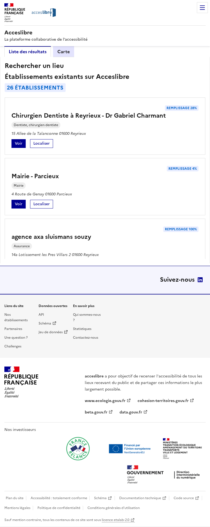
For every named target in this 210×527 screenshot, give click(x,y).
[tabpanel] (105, 160)
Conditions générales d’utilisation (114, 507)
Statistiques (82, 328)
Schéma (45, 323)
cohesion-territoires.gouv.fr (163, 401)
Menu (202, 7)
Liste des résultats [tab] (27, 51)
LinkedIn (200, 279)
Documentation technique (140, 498)
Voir (20, 144)
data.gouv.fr (130, 412)
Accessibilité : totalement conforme (59, 498)
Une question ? (16, 337)
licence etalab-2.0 (115, 519)
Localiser (43, 144)
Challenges (12, 346)
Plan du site (15, 498)
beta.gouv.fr (96, 412)
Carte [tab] (63, 51)
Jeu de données (51, 332)
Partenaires (13, 328)
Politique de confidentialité (58, 507)
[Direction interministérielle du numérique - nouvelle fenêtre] (165, 475)
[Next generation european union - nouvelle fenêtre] (130, 448)
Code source (184, 498)
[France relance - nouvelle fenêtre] (78, 448)
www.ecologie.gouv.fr (105, 401)
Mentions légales (17, 507)
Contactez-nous (85, 337)
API (41, 314)
